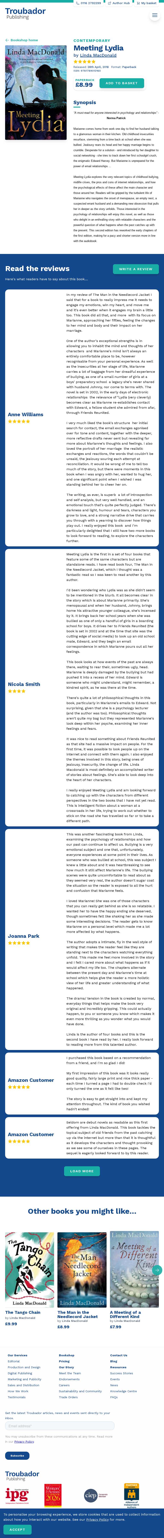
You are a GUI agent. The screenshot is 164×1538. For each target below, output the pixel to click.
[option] (31, 1281)
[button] (157, 1270)
